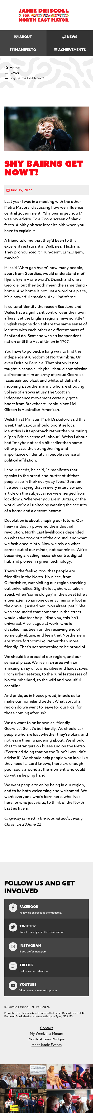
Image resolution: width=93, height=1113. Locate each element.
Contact (46, 1028)
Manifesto (25, 50)
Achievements (72, 50)
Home (15, 68)
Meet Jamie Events (47, 1045)
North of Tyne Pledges (47, 1039)
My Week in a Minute (46, 1033)
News (72, 37)
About (25, 37)
